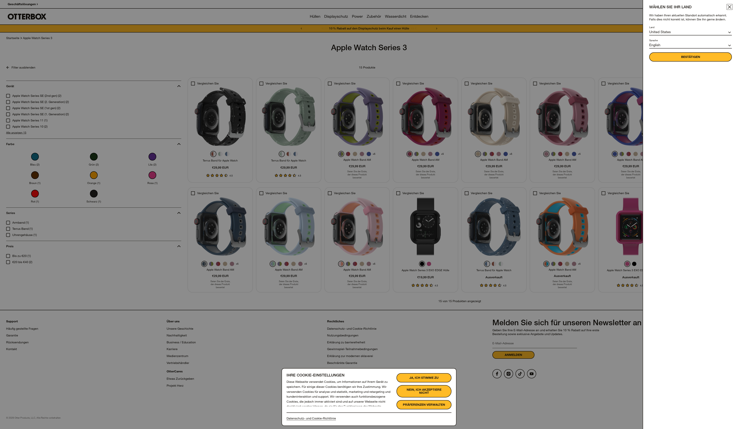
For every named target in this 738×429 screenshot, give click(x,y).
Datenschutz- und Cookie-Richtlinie (311, 418)
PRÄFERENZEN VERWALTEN (424, 404)
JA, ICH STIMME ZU (424, 378)
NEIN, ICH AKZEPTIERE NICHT (424, 391)
